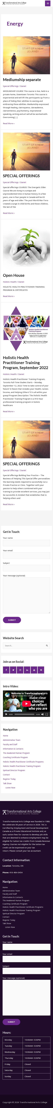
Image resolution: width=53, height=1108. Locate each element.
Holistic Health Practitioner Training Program (22, 766)
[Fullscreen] (46, 714)
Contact (6, 774)
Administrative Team (11, 740)
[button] (26, 1061)
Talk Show (7, 783)
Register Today (9, 779)
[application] (26, 703)
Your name (8, 538)
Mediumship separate (22, 79)
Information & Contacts (13, 749)
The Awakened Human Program (16, 753)
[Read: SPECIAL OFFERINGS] (26, 151)
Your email (8, 550)
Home (5, 735)
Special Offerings (10, 86)
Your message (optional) (14, 575)
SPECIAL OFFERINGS (21, 175)
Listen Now (10, 787)
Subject (6, 563)
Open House (13, 275)
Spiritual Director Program (14, 770)
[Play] (6, 714)
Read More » (9, 123)
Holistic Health (9, 281)
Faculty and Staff (10, 744)
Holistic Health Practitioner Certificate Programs (23, 761)
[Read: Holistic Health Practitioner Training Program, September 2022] (26, 328)
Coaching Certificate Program (15, 757)
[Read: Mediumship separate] (26, 55)
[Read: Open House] (26, 245)
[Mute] (42, 714)
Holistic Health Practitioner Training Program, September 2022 (25, 362)
